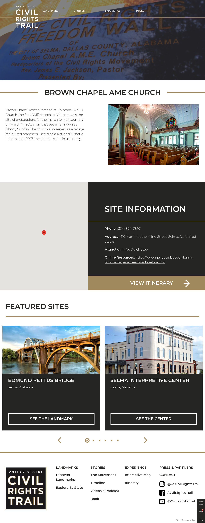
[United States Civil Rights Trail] (30, 486)
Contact (167, 475)
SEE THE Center (153, 418)
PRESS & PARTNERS (176, 468)
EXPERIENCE (136, 468)
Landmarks (67, 468)
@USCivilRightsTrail (183, 484)
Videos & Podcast (104, 491)
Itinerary (132, 483)
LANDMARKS (50, 11)
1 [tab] (87, 440)
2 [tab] (93, 440)
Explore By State (69, 488)
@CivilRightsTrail (162, 501)
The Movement (103, 475)
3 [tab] (99, 440)
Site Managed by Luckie (189, 520)
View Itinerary (151, 283)
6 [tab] (117, 440)
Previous (59, 440)
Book (94, 499)
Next (145, 440)
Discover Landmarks (65, 477)
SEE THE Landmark (51, 418)
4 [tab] (105, 440)
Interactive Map (138, 475)
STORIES (79, 11)
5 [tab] (111, 440)
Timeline (97, 483)
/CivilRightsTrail (180, 493)
